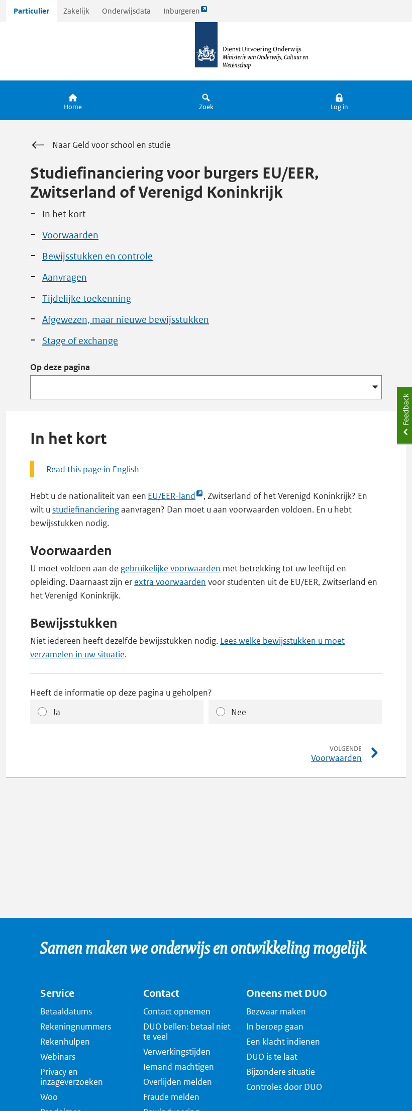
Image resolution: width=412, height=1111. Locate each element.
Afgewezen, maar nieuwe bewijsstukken (125, 319)
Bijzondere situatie (280, 1071)
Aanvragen (64, 277)
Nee (238, 712)
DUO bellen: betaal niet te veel (187, 1031)
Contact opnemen (177, 1011)
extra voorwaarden (170, 581)
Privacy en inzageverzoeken (71, 1076)
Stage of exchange (80, 341)
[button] (339, 100)
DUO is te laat (271, 1056)
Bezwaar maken (276, 1011)
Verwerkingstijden (177, 1051)
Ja (56, 712)
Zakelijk (76, 11)
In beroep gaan (274, 1026)
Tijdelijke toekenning (86, 298)
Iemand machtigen (178, 1066)
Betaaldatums (66, 1011)
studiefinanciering (85, 509)
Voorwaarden (70, 235)
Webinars (57, 1056)
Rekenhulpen (65, 1041)
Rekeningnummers (75, 1026)
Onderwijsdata (126, 11)
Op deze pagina (60, 367)
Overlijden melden (177, 1081)
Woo (49, 1096)
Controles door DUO (284, 1086)
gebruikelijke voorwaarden (171, 568)
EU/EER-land (171, 496)
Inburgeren (181, 14)
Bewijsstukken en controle (97, 256)
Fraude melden (171, 1096)
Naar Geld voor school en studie (111, 144)
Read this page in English (92, 469)
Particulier (31, 11)
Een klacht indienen (283, 1041)
